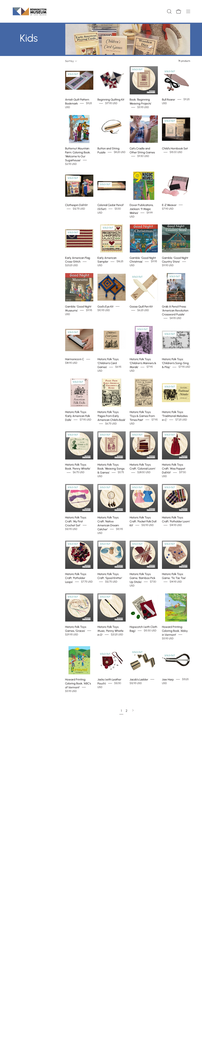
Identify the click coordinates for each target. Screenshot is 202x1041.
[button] (169, 11)
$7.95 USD (168, 208)
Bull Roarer (168, 99)
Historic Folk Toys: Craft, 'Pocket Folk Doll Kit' (143, 521)
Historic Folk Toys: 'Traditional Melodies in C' (175, 415)
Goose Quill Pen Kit (141, 306)
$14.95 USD (176, 525)
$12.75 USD (79, 208)
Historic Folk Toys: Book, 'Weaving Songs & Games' (110, 468)
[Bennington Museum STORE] (29, 11)
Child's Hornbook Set (175, 148)
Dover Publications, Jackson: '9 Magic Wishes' (141, 209)
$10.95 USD (103, 310)
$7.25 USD (181, 419)
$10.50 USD (150, 630)
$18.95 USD (71, 363)
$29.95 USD (71, 634)
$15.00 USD (176, 152)
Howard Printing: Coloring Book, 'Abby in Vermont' (175, 630)
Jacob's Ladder (139, 679)
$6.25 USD (143, 310)
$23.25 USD (71, 265)
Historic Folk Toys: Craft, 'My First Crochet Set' (76, 521)
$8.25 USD (119, 152)
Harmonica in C (74, 359)
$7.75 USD (87, 581)
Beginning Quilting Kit (110, 99)
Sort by (69, 61)
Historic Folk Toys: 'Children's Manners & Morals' (143, 363)
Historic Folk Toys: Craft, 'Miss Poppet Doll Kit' (173, 468)
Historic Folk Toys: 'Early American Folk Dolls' (77, 415)
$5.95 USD (143, 107)
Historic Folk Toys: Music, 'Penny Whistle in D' (110, 630)
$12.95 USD (71, 528)
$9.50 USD (143, 156)
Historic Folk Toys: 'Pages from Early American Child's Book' (111, 415)
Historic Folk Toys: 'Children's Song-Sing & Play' (175, 363)
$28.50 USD (144, 472)
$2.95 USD (71, 163)
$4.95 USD (175, 318)
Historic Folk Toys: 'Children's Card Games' (108, 363)
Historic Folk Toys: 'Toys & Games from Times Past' (142, 415)
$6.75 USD (111, 423)
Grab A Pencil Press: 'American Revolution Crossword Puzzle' (175, 310)
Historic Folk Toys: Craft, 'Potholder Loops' (76, 578)
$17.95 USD (111, 103)
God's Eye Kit (105, 306)
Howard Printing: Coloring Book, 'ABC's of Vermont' (78, 683)
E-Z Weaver (169, 205)
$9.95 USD (168, 265)
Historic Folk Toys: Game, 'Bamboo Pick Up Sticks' (142, 578)
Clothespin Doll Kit (76, 205)
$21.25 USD (117, 634)
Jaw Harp (168, 679)
